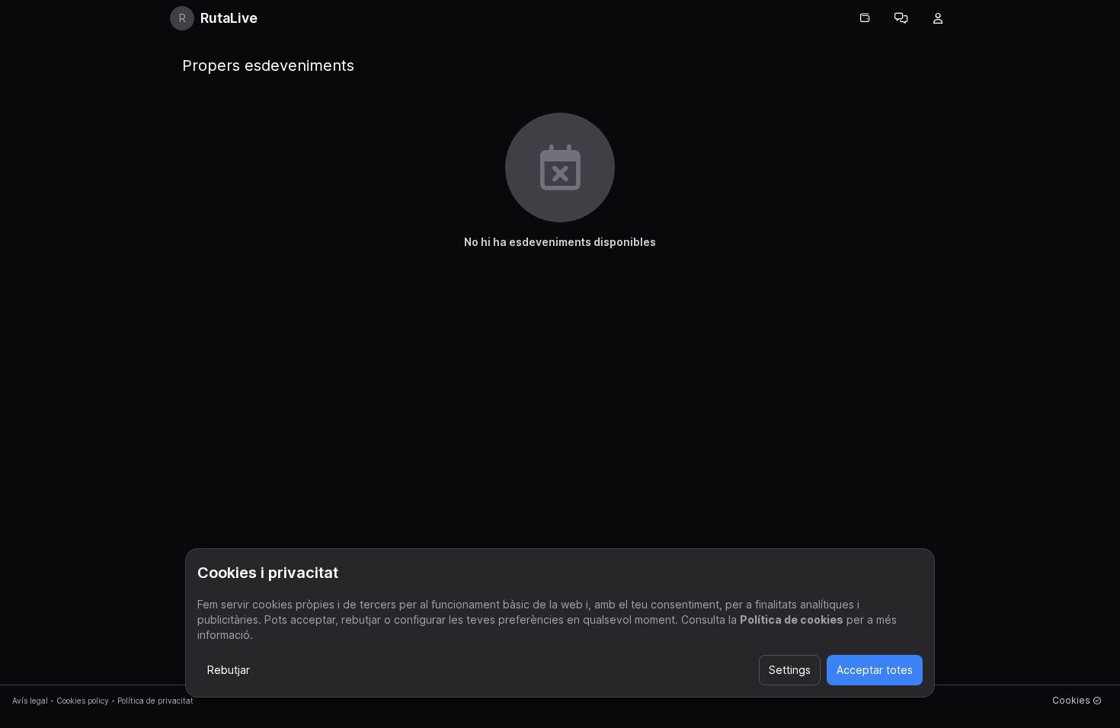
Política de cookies (791, 619)
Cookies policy (82, 700)
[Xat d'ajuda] (901, 18)
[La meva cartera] (865, 18)
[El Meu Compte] (938, 18)
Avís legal (30, 700)
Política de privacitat (155, 700)
